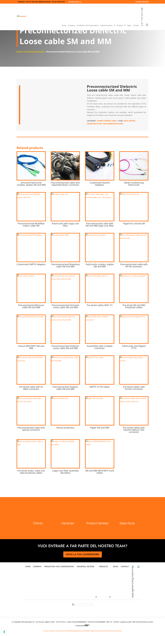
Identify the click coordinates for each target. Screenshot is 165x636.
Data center (129, 121)
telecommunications (113, 123)
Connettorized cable (34, 51)
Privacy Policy (48, 631)
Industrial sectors (106, 26)
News (129, 26)
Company (71, 26)
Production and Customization (87, 26)
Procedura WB (106, 631)
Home (64, 26)
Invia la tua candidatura (82, 554)
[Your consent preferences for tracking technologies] (4, 631)
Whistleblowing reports (74, 631)
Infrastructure (94, 123)
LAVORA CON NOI (142, 2)
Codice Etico (117, 631)
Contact (136, 26)
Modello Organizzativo (92, 631)
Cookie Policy (59, 631)
